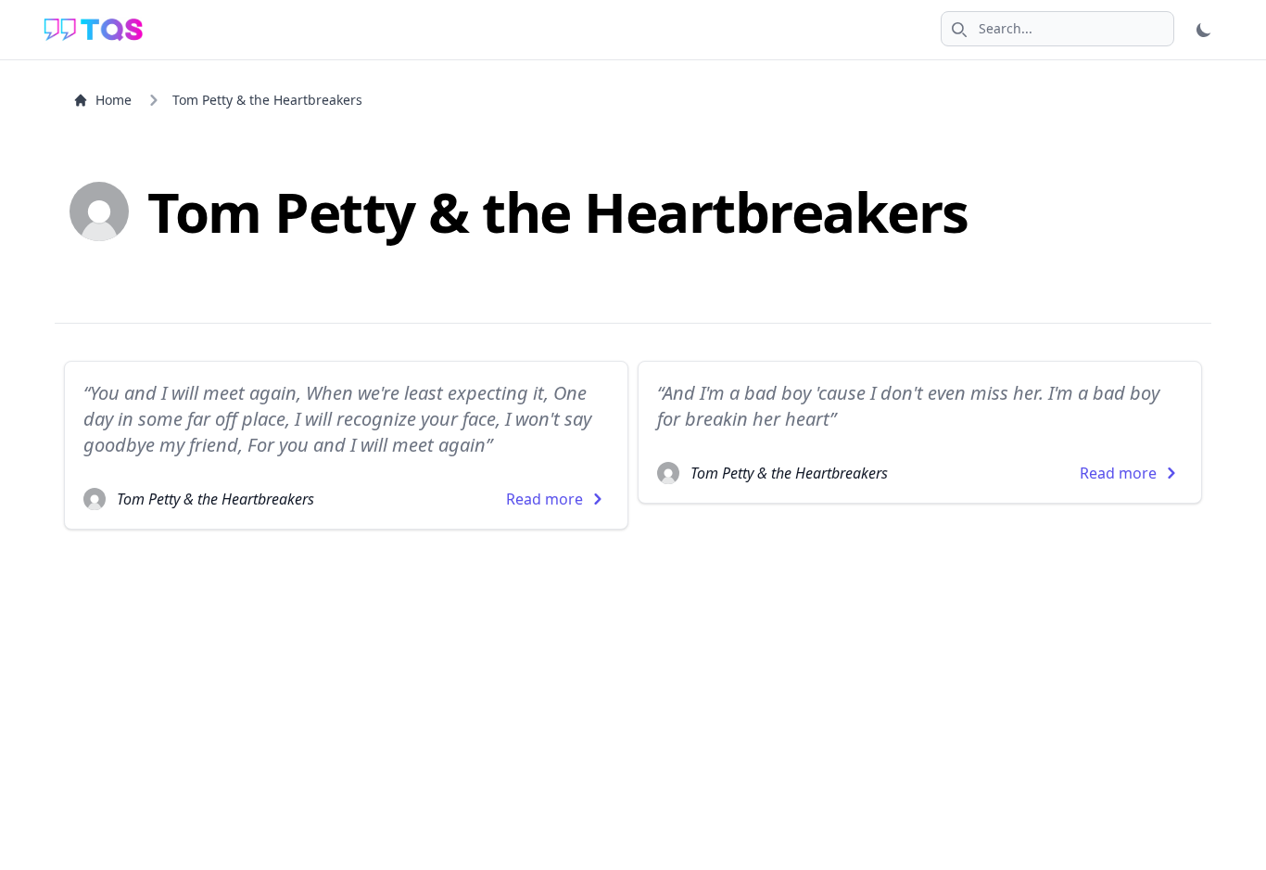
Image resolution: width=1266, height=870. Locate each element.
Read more (544, 499)
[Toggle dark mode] (1203, 29)
